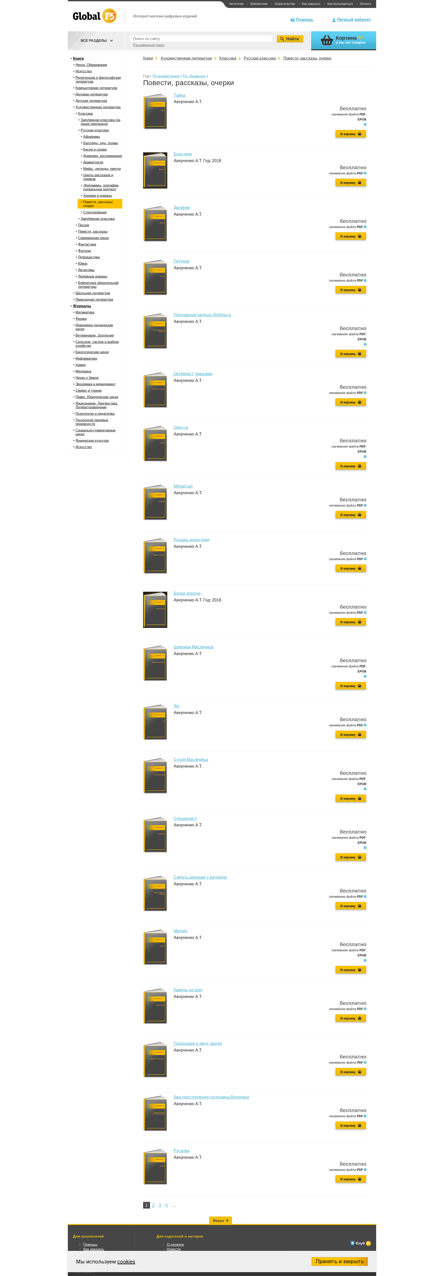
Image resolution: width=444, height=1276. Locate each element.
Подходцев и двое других (198, 1043)
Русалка (181, 1151)
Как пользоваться (340, 4)
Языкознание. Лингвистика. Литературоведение (97, 405)
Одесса (181, 427)
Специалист (185, 818)
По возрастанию (166, 76)
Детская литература (91, 101)
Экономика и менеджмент (96, 384)
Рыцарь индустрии (191, 540)
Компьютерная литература (96, 88)
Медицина (83, 371)
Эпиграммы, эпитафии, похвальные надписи (101, 187)
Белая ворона (187, 593)
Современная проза (93, 238)
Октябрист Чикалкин (193, 374)
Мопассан (183, 486)
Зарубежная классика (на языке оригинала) (100, 122)
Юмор (82, 263)
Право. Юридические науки (97, 397)
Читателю (236, 4)
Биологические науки (92, 352)
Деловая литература (92, 94)
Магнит (180, 931)
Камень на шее (188, 990)
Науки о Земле (87, 378)
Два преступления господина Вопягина (211, 1097)
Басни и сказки (95, 149)
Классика (85, 113)
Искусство (84, 71)
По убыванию (194, 76)
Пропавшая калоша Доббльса (202, 315)
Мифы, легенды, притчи (102, 169)
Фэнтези (84, 251)
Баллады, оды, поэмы (100, 143)
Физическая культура (92, 440)
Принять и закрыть (340, 1261)
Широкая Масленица (194, 647)
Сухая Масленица (191, 759)
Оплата (365, 4)
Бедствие (183, 154)
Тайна (179, 95)
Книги (78, 58)
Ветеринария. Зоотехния (95, 335)
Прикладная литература (94, 299)
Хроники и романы (97, 195)
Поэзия (83, 225)
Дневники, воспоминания (102, 156)
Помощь (304, 19)
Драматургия (93, 162)
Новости (174, 1249)
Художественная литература (98, 107)
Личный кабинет (354, 19)
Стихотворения (95, 212)
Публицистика (89, 257)
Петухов (181, 261)
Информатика (86, 358)
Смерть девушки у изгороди (200, 877)
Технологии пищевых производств (92, 422)
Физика (81, 319)
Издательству (285, 4)
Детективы (86, 270)
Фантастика (87, 244)
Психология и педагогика (95, 414)
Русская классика (95, 130)
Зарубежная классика (98, 219)
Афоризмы (91, 137)
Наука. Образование (91, 65)
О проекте (175, 1244)
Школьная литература (93, 293)
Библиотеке (259, 4)
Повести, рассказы (92, 231)
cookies (126, 1262)
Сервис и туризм (88, 390)
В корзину (348, 134)
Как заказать (311, 4)
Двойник (182, 207)
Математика (85, 312)
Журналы (82, 306)
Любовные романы (92, 276)
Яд (176, 706)
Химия (81, 365)
